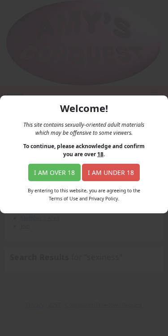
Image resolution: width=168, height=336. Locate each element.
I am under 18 (111, 172)
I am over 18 (54, 172)
